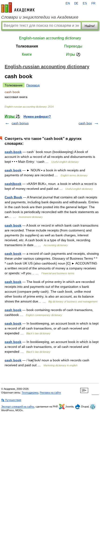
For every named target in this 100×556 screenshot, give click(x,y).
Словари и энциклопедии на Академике (39, 17)
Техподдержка (30, 392)
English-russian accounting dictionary (50, 38)
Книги (27, 54)
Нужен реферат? (37, 116)
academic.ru (18, 7)
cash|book (13, 184)
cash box (85, 123)
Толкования (27, 46)
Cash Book (13, 197)
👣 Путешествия (11, 400)
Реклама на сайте (50, 392)
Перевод (33, 85)
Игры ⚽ (73, 54)
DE (76, 3)
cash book (13, 170)
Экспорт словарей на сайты (17, 406)
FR (93, 3)
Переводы (73, 46)
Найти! (90, 26)
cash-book (13, 152)
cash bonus (20, 123)
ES (85, 3)
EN (68, 3)
